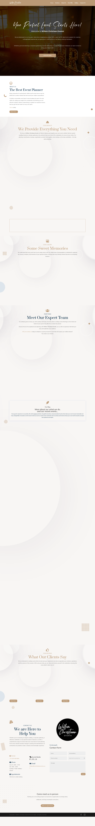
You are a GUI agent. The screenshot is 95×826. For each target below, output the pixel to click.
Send (83, 774)
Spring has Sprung (17, 543)
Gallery (76, 3)
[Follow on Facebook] (25, 383)
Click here (12, 776)
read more (18, 484)
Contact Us (83, 3)
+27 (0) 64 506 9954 (14, 758)
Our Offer (70, 3)
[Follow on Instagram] (28, 383)
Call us (11, 107)
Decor (21, 153)
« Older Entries (13, 629)
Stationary (47, 180)
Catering (73, 153)
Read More (21, 168)
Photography (73, 180)
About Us (63, 3)
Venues (21, 182)
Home (51, 3)
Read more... (14, 111)
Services (57, 3)
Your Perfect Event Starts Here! (47, 25)
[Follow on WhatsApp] (31, 383)
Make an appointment (47, 805)
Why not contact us (27, 331)
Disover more (47, 55)
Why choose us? (17, 611)
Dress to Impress (17, 475)
